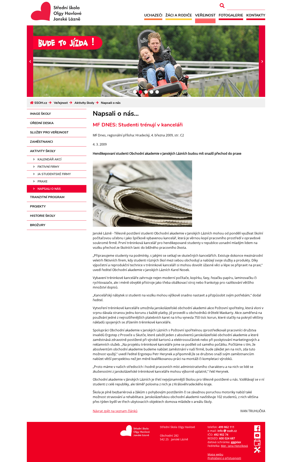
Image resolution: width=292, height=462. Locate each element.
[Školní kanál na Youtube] (257, 437)
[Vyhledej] (222, 6)
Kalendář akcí (49, 159)
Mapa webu (215, 454)
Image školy (40, 114)
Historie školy (42, 216)
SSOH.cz (40, 103)
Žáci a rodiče (178, 15)
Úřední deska (42, 123)
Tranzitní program (47, 197)
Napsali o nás (111, 103)
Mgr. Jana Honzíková (234, 446)
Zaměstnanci (41, 142)
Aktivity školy (84, 103)
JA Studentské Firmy (54, 174)
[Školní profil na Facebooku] (257, 430)
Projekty (38, 206)
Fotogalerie (231, 15)
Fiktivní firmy (48, 167)
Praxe (42, 181)
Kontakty (255, 15)
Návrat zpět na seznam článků (115, 411)
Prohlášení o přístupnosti (224, 458)
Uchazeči (153, 15)
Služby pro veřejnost (49, 132)
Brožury (37, 225)
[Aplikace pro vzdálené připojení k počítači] (257, 452)
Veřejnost (205, 15)
